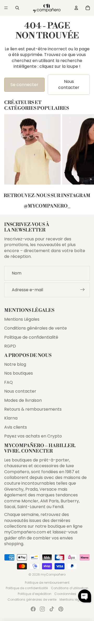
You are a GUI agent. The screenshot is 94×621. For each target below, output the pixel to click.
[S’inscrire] (82, 289)
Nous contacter (68, 84)
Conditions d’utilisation (69, 588)
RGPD (10, 346)
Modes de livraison (23, 400)
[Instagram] (42, 609)
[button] (84, 595)
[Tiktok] (52, 609)
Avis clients (15, 427)
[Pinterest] (61, 609)
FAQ (8, 382)
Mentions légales (73, 599)
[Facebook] (33, 609)
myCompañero (53, 574)
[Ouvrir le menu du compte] (76, 8)
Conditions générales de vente (35, 328)
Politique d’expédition (34, 594)
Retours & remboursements (33, 409)
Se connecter (24, 85)
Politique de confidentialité (31, 337)
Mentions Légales (21, 319)
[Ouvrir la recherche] (17, 8)
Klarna (10, 418)
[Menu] (6, 8)
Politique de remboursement (47, 582)
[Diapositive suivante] (85, 149)
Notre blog (15, 364)
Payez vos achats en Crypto (33, 436)
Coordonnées (65, 594)
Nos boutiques (18, 373)
